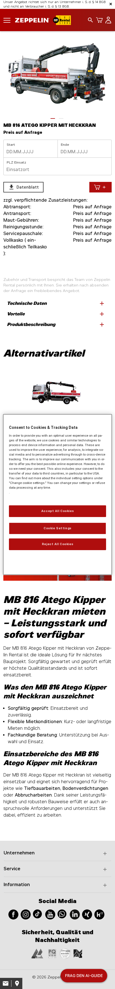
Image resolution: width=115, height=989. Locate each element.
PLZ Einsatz (16, 162)
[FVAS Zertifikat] (77, 953)
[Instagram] (26, 914)
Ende (65, 145)
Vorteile (56, 314)
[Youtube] (50, 914)
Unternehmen (19, 853)
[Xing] (87, 914)
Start (11, 145)
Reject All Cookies (57, 544)
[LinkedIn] (75, 914)
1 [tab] (53, 118)
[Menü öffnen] (7, 20)
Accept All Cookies (57, 511)
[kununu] (99, 914)
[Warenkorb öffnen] (98, 20)
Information (17, 884)
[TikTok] (37, 913)
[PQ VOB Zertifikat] (52, 953)
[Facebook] (13, 914)
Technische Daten (56, 303)
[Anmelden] (107, 20)
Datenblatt (23, 187)
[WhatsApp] (62, 913)
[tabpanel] (57, 75)
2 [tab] (61, 118)
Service (12, 868)
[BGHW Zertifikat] (65, 953)
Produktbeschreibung (56, 324)
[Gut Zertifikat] (37, 953)
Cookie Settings (57, 528)
